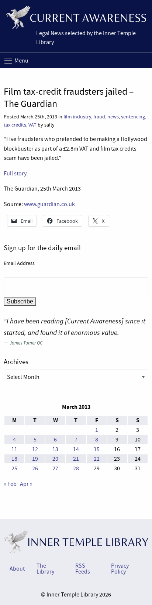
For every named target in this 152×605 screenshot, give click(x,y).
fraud (99, 116)
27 (55, 468)
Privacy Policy (120, 568)
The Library (45, 568)
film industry (77, 116)
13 (55, 449)
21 (76, 459)
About (17, 568)
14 (76, 449)
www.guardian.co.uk (49, 204)
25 (14, 468)
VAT (32, 124)
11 (14, 449)
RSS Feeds (82, 568)
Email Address (19, 263)
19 (35, 459)
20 (55, 459)
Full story (15, 173)
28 (76, 468)
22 (97, 459)
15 (97, 449)
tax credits (15, 124)
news (113, 116)
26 (35, 468)
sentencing (133, 116)
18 (14, 459)
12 (35, 449)
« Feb (10, 484)
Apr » (26, 484)
